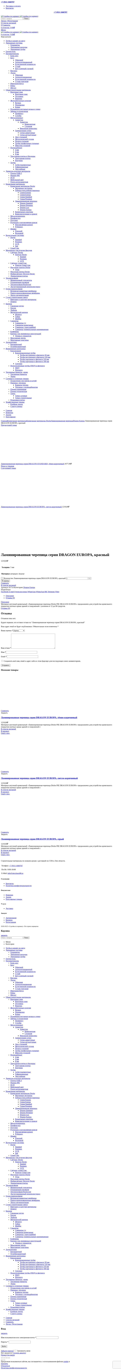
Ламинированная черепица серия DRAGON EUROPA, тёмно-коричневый (39, 717)
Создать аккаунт (19, 1353)
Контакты (10, 884)
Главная (4, 421)
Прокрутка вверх (8, 1355)
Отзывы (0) (10, 598)
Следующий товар (8, 468)
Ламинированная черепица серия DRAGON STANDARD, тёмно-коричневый (33, 464)
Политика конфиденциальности (19, 886)
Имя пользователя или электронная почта (18, 1338)
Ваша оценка (7, 631)
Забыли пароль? (7, 1351)
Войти (4, 1346)
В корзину (5, 581)
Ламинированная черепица (62, 421)
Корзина (9, 920)
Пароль (4, 1342)
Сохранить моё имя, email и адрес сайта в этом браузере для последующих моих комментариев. (42, 661)
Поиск (26, 18)
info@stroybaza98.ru (15, 873)
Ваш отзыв (6, 648)
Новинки (9, 895)
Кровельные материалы (16, 421)
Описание (10, 596)
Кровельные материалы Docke (38, 421)
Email (4, 657)
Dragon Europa (79, 421)
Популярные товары (14, 899)
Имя (3, 652)
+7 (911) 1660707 (7, 2)
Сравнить (5, 583)
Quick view (5, 733)
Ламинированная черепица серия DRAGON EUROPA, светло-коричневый (31, 507)
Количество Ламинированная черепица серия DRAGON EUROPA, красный (35, 578)
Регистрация (11, 922)
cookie (65, 1361)
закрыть (4, 935)
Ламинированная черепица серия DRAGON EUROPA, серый (32, 839)
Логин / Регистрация (14, 1324)
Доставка (9, 908)
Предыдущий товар (9, 425)
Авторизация (11, 918)
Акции (8, 897)
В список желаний (8, 585)
